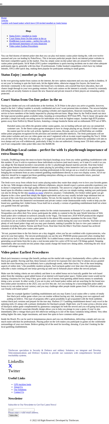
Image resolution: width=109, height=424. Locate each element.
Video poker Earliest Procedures (23, 46)
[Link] (35, 22)
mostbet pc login (35, 193)
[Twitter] (10, 366)
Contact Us (19, 392)
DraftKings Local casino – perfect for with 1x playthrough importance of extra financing (29, 42)
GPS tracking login (22, 384)
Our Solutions (20, 389)
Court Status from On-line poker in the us (27, 38)
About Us (18, 387)
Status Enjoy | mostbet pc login (23, 36)
